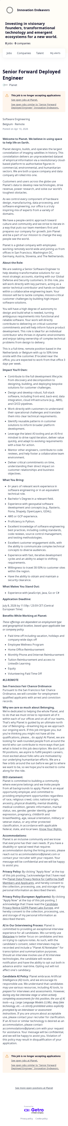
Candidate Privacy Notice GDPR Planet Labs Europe (30, 906)
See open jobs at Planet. (24, 99)
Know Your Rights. (50, 829)
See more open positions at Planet (34, 1087)
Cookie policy (41, 1118)
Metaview (9, 936)
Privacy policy (26, 1118)
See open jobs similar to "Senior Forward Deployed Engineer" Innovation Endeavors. (35, 106)
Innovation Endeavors (33, 10)
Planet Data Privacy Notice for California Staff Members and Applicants (33, 881)
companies (24, 53)
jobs (9, 53)
